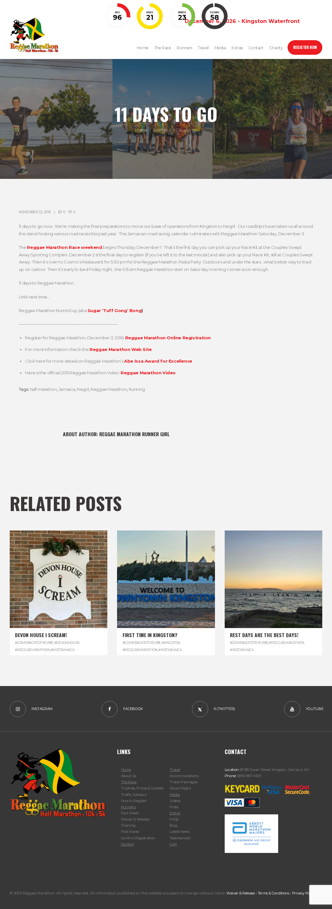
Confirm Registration (138, 838)
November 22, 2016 (35, 212)
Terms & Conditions (273, 893)
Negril (83, 389)
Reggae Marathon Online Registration (168, 337)
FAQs (174, 819)
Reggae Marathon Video (148, 372)
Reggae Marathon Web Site (120, 349)
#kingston (170, 643)
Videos (175, 800)
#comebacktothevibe (34, 643)
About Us (128, 776)
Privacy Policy (303, 893)
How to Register (134, 800)
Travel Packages (183, 782)
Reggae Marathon (108, 389)
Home (141, 130)
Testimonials (180, 838)
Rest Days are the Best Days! (264, 635)
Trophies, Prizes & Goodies (142, 788)
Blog (173, 825)
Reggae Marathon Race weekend (64, 247)
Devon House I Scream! (41, 635)
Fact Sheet (130, 813)
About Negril (180, 788)
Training (128, 825)
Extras (175, 813)
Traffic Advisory (134, 794)
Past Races (130, 831)
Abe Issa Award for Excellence (158, 361)
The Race (128, 782)
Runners (128, 807)
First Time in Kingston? (150, 635)
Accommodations (184, 776)
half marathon (43, 389)
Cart (173, 844)
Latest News (179, 831)
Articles (160, 130)
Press (174, 807)
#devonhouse (67, 643)
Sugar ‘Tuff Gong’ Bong (114, 310)
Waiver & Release (135, 819)
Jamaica (67, 389)
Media (175, 794)
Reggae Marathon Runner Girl (134, 434)
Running (137, 389)
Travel (175, 769)
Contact (127, 844)
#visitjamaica (63, 650)
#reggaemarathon (32, 650)
